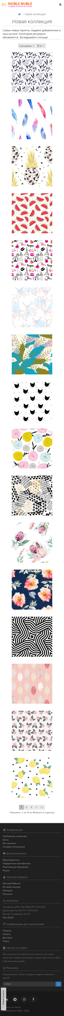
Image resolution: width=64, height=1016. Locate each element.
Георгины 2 (32, 552)
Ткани (6, 941)
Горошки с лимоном (32, 788)
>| (42, 807)
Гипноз (32, 646)
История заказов (11, 886)
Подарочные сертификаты (17, 863)
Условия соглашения (14, 846)
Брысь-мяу (32, 411)
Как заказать (9, 843)
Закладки (7, 890)
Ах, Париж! (32, 270)
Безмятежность (32, 317)
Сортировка (25, 45)
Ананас (32, 176)
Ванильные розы (32, 458)
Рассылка (7, 893)
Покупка (7, 930)
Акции (6, 870)
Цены (6, 839)
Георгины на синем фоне (32, 599)
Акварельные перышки (32, 129)
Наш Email (8, 917)
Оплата (6, 934)
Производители (11, 859)
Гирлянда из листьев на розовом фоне (32, 695)
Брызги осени (32, 364)
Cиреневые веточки (32, 82)
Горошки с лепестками (32, 741)
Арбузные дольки (32, 223)
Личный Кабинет (12, 883)
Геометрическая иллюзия (32, 505)
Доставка (7, 937)
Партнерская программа (15, 866)
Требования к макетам (15, 836)
